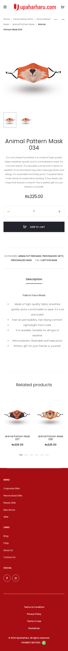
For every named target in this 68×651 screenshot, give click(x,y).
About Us (8, 550)
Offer (5, 516)
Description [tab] (34, 279)
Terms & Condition (34, 607)
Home (6, 19)
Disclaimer (34, 628)
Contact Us (9, 557)
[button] (21, 454)
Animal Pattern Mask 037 (17, 438)
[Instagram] (15, 578)
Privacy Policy (34, 614)
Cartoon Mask (48, 260)
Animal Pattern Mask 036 (50, 438)
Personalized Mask (21, 260)
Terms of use (34, 621)
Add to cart (37, 227)
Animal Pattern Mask (23, 24)
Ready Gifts (9, 502)
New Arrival (9, 509)
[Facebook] (6, 578)
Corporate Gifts (11, 488)
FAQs (6, 543)
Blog (5, 536)
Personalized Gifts (23, 19)
